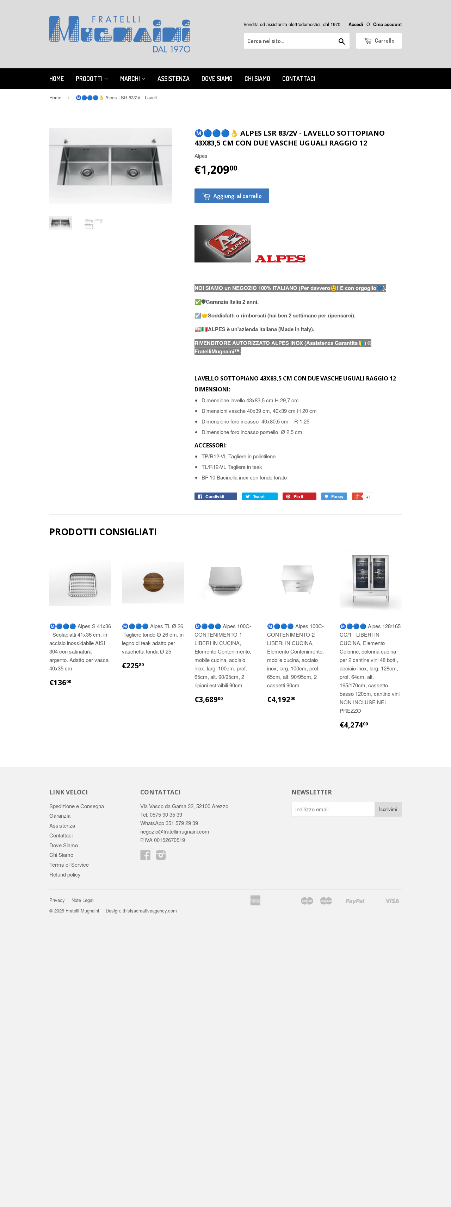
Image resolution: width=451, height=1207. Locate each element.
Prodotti (90, 78)
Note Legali (83, 900)
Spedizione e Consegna (76, 806)
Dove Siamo (217, 78)
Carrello (384, 40)
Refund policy (65, 874)
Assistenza (173, 78)
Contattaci (298, 78)
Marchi (130, 78)
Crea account (387, 24)
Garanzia (59, 815)
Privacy (57, 900)
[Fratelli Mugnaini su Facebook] (145, 857)
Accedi (355, 24)
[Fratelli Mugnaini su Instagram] (161, 857)
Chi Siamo (257, 78)
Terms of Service (69, 864)
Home (56, 78)
